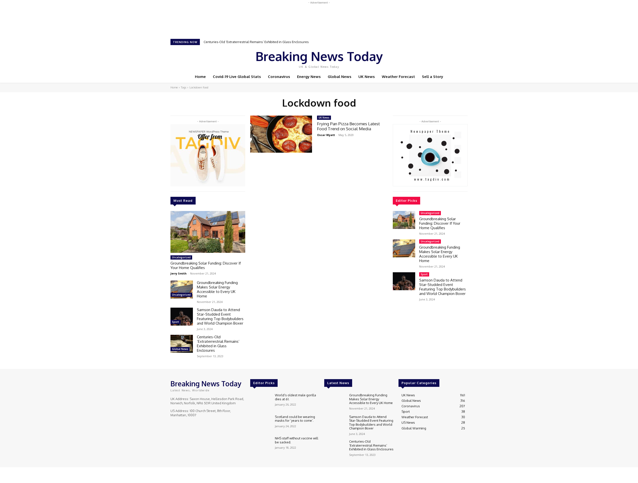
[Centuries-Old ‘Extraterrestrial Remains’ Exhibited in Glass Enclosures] (181, 344)
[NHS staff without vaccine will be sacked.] (260, 444)
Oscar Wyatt (326, 135)
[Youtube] (449, 58)
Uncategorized (181, 257)
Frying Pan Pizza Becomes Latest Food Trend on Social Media (348, 126)
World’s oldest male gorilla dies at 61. (295, 397)
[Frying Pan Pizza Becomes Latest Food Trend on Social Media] (281, 134)
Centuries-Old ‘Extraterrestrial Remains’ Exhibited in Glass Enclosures (256, 42)
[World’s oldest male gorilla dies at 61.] (260, 401)
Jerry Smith (178, 273)
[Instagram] (435, 58)
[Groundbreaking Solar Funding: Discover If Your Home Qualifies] (207, 232)
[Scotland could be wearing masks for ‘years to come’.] (260, 423)
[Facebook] (428, 58)
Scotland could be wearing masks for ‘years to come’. (295, 419)
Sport (175, 322)
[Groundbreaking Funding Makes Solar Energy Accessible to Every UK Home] (181, 289)
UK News (324, 117)
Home (174, 87)
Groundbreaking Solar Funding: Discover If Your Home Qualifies (205, 265)
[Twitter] (442, 58)
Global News (180, 349)
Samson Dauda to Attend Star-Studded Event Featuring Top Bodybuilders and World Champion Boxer (220, 316)
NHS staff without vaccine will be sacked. (296, 440)
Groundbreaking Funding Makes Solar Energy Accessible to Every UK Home (217, 289)
